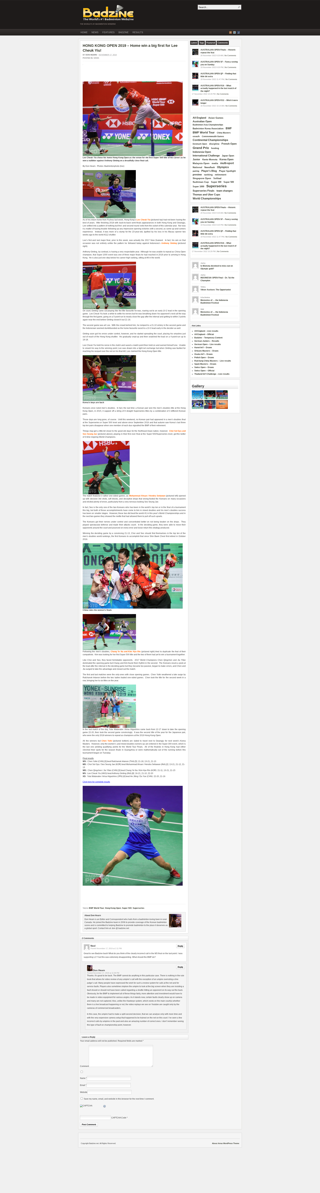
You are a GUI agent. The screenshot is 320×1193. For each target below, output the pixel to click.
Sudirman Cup (201, 182)
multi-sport (227, 163)
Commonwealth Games (213, 136)
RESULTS (137, 32)
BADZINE (123, 32)
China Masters (224, 133)
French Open (229, 143)
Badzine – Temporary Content (208, 338)
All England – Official (204, 334)
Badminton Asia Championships (208, 125)
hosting (215, 148)
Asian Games (215, 117)
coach (196, 136)
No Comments (230, 55)
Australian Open (202, 121)
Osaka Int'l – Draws (203, 354)
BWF (229, 128)
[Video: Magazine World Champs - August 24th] (222, 408)
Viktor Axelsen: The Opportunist (215, 290)
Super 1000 (198, 186)
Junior (196, 159)
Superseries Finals (203, 190)
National (197, 167)
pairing (196, 171)
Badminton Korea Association (208, 128)
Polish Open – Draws (204, 357)
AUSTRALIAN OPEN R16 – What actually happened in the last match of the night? (218, 88)
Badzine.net (108, 13)
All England (199, 117)
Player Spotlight (227, 171)
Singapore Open (202, 178)
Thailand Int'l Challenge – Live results (212, 374)
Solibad (217, 178)
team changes (224, 190)
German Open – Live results (207, 344)
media (215, 163)
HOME (84, 32)
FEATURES (108, 32)
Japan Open (228, 155)
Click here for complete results (96, 782)
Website (83, 1092)
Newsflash (209, 167)
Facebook (238, 32)
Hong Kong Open (121, 157)
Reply (180, 946)
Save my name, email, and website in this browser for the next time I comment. (119, 1099)
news (96, 58)
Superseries (139, 411)
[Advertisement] (122, 75)
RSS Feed (230, 32)
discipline (214, 144)
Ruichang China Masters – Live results (212, 361)
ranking (208, 174)
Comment (84, 1066)
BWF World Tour (96, 908)
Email (82, 1085)
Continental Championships (210, 140)
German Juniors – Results (206, 341)
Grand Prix (201, 148)
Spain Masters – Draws (205, 364)
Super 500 (158, 157)
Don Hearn (91, 55)
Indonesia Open (202, 152)
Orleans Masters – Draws (206, 351)
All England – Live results (206, 331)
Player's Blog (209, 171)
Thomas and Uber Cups (206, 194)
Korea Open (227, 159)
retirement (220, 174)
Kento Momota (209, 159)
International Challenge (206, 155)
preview (197, 174)
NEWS (95, 32)
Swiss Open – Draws (204, 367)
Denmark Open (200, 144)
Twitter (234, 32)
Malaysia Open (201, 163)
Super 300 (216, 182)
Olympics (223, 167)
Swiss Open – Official (204, 371)
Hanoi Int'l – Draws (203, 347)
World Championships (207, 198)
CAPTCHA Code (118, 1118)
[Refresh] (104, 1107)
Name (83, 1078)
